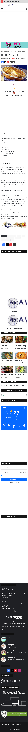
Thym (12, 240)
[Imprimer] (13, 62)
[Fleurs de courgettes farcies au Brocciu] (7, 355)
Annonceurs (6, 726)
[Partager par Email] (11, 62)
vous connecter (9, 385)
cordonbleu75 (11, 644)
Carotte (9, 236)
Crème (14, 236)
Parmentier (17, 238)
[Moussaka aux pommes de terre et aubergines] (7, 339)
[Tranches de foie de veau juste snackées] (21, 369)
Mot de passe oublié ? (21, 472)
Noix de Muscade (10, 238)
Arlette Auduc (11, 651)
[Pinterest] (8, 62)
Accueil (4, 51)
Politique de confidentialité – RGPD (17, 726)
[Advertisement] (14, 26)
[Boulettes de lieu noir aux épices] (7, 369)
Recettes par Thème (12, 51)
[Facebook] (2, 62)
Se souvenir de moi (6, 475)
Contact (9, 729)
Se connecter (14, 479)
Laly (8, 637)
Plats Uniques (21, 51)
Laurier (3, 238)
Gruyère (19, 236)
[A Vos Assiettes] (14, 5)
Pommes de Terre (6, 240)
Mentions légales (16, 729)
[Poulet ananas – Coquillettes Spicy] (21, 355)
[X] (5, 62)
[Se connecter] (26, 9)
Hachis (23, 236)
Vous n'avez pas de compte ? (14, 482)
